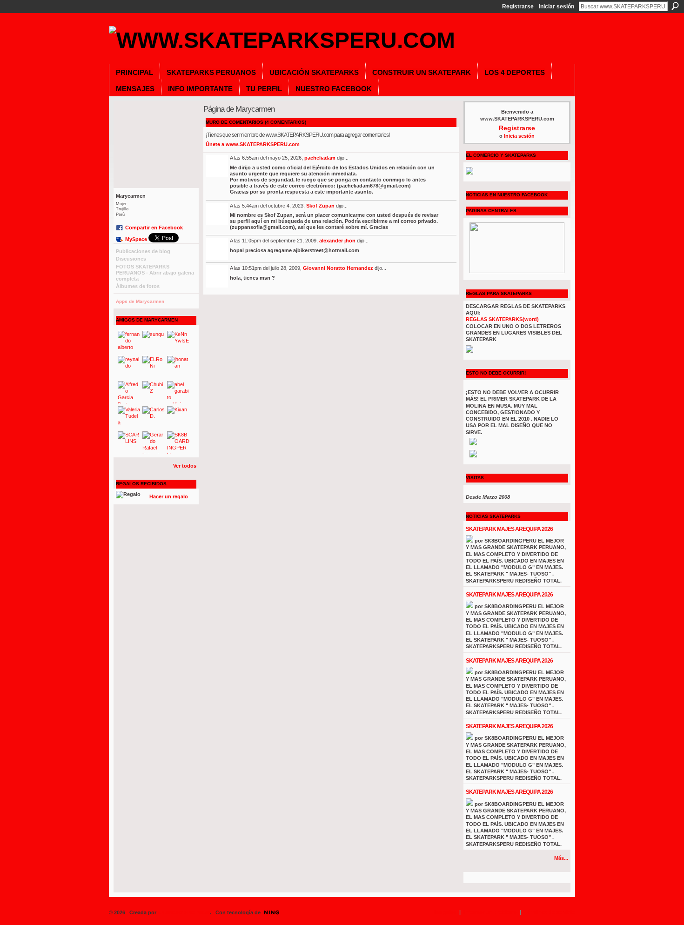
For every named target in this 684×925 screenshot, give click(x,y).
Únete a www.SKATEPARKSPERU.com (253, 144)
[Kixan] (178, 417)
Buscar (675, 6)
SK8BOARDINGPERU (184, 912)
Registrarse (518, 6)
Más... (561, 858)
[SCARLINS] (129, 442)
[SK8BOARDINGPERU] (178, 442)
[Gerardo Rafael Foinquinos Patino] (153, 442)
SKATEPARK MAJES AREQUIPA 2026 (509, 529)
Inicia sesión (519, 136)
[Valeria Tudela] (129, 417)
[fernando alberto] (129, 342)
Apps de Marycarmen (140, 301)
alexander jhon (337, 240)
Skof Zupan (320, 205)
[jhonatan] (178, 367)
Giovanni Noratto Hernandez (338, 268)
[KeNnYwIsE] (178, 342)
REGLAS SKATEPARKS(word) (502, 319)
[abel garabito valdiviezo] (178, 392)
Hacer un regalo (168, 496)
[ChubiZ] (153, 392)
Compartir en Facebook (154, 227)
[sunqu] (153, 342)
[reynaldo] (129, 367)
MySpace (136, 239)
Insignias (445, 912)
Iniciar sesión (556, 6)
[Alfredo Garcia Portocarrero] (129, 392)
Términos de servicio (549, 912)
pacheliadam (319, 158)
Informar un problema (490, 912)
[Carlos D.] (153, 417)
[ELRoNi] (153, 367)
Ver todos (184, 466)
